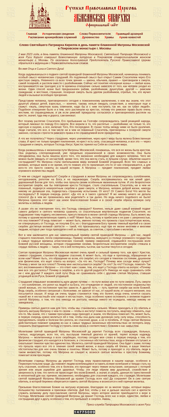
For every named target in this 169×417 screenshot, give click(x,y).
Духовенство (90, 37)
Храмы (109, 37)
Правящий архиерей (129, 33)
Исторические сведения (58, 33)
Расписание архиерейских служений (52, 37)
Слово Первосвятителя (95, 33)
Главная (31, 33)
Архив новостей (130, 37)
